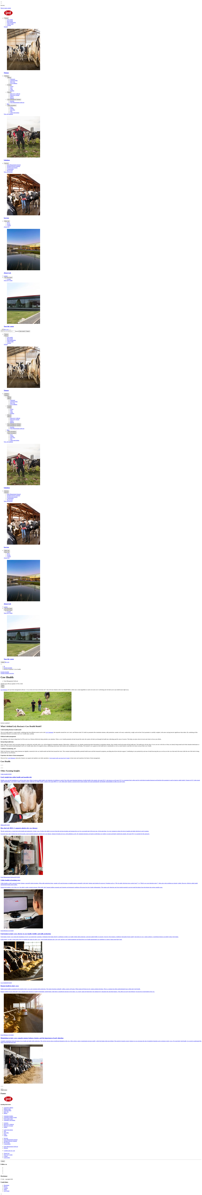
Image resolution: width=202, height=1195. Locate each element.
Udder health (10, 341)
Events (8, 555)
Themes (6, 18)
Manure (9, 415)
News (8, 553)
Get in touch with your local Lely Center (59, 758)
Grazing (9, 343)
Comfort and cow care (9, 1150)
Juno (11, 410)
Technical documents (12, 497)
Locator (9, 611)
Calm (11, 412)
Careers (6, 607)
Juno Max (12, 437)
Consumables (10, 498)
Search (17, 331)
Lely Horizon (4, 689)
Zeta (11, 439)
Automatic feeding (8, 1116)
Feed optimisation (11, 340)
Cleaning (6, 1123)
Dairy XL (12, 403)
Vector (11, 409)
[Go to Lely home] (101, 13)
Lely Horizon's (11, 758)
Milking (9, 397)
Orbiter (12, 436)
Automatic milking (8, 1107)
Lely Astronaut (49, 732)
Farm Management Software (14, 424)
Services (6, 163)
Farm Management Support (14, 494)
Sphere (12, 421)
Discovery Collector (15, 418)
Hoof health (10, 338)
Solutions (6, 76)
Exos (11, 434)
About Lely (6, 221)
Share (2, 685)
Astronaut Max (14, 401)
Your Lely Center (8, 277)
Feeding (9, 406)
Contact (9, 556)
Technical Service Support (13, 495)
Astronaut (12, 400)
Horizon (12, 427)
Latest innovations (12, 431)
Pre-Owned (10, 499)
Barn (8, 430)
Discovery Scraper (14, 419)
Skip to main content (6, 8)
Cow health (10, 337)
